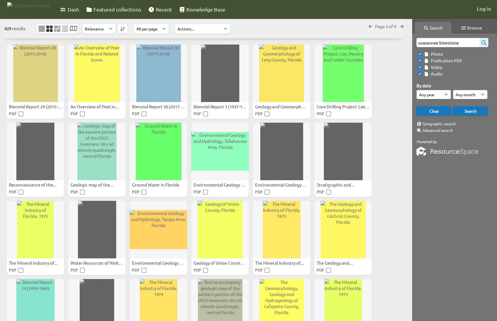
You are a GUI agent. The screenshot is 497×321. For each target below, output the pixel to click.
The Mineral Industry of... (33, 263)
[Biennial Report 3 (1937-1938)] (220, 73)
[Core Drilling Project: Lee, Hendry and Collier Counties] (343, 73)
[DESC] (122, 28)
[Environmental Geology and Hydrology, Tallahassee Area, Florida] (220, 151)
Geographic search (439, 123)
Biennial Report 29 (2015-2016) (39, 106)
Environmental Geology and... (223, 184)
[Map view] (73, 29)
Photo (436, 54)
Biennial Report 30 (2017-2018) (162, 106)
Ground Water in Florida (156, 184)
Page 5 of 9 (386, 26)
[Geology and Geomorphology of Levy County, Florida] (281, 73)
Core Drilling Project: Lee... (343, 106)
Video (435, 67)
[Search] (483, 42)
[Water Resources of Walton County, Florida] (97, 229)
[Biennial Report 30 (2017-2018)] (158, 73)
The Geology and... (335, 263)
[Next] (402, 26)
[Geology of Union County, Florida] (220, 229)
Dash (72, 9)
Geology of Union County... (220, 263)
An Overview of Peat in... (95, 106)
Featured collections (116, 9)
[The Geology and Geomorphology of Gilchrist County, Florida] (343, 229)
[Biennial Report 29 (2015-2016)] (35, 73)
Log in (484, 8)
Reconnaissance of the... (33, 184)
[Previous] (370, 26)
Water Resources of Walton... (99, 263)
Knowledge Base (205, 9)
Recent (163, 9)
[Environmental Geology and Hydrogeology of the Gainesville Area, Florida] (281, 151)
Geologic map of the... (92, 184)
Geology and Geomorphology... (286, 106)
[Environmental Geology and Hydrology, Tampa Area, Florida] (158, 229)
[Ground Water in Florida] (158, 151)
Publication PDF (445, 60)
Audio (436, 73)
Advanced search (438, 130)
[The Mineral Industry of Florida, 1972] (35, 229)
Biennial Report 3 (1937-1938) (222, 106)
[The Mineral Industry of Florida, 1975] (281, 229)
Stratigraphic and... (336, 184)
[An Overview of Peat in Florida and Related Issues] (97, 73)
